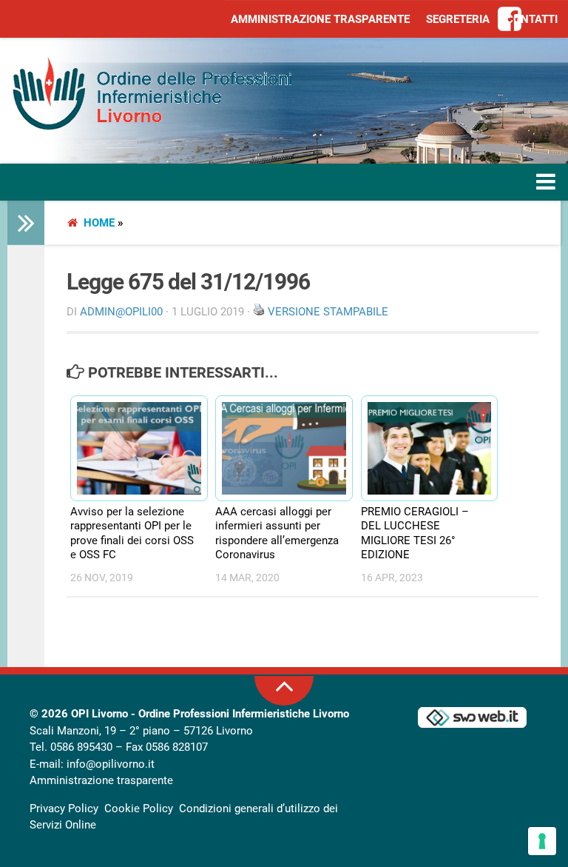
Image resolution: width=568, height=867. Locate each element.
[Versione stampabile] (259, 311)
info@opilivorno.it (111, 764)
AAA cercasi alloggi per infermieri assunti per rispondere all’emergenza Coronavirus (277, 533)
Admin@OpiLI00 (121, 311)
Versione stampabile (328, 311)
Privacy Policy (64, 808)
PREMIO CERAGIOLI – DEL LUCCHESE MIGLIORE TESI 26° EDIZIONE (415, 533)
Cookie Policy (138, 808)
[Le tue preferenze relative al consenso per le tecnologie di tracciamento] (542, 841)
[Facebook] (510, 20)
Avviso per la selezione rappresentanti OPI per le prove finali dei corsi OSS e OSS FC (132, 533)
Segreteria (458, 19)
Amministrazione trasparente (320, 19)
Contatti (532, 19)
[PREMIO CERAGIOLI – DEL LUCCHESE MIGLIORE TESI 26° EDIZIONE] (423, 448)
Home (99, 223)
